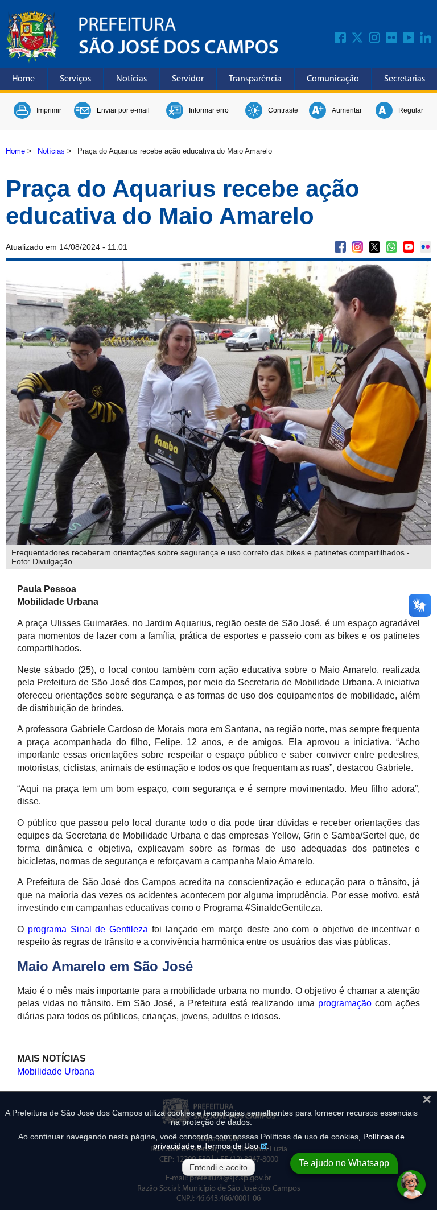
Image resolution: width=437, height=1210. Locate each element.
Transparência (255, 79)
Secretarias (404, 79)
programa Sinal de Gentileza (88, 929)
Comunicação (333, 79)
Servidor (188, 79)
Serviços (75, 79)
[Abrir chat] (411, 1184)
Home (23, 79)
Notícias (131, 79)
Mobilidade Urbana (55, 1071)
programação (345, 1003)
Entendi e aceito (218, 1167)
